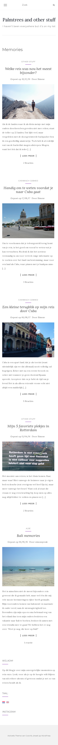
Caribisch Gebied (28, 181)
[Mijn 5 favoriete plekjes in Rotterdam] (28, 456)
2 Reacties (28, 163)
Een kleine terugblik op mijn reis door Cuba (28, 309)
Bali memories (28, 535)
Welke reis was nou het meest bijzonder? (28, 70)
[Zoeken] (54, 5)
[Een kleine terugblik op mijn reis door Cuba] (28, 339)
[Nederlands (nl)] (3, 702)
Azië (28, 528)
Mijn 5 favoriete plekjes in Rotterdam (28, 428)
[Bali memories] (28, 566)
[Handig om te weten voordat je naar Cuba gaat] (28, 220)
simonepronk (41, 542)
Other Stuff (28, 61)
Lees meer (28, 156)
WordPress (45, 736)
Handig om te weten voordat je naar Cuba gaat (28, 190)
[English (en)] (7, 702)
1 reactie (28, 642)
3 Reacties (28, 282)
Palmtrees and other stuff (29, 20)
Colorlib (29, 736)
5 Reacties (28, 401)
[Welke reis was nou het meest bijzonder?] (28, 101)
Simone (41, 79)
